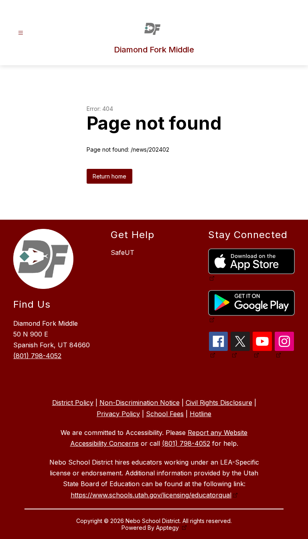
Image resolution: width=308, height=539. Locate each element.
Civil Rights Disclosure (219, 403)
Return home (109, 176)
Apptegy (168, 527)
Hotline (200, 414)
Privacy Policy (118, 414)
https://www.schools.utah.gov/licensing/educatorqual (151, 495)
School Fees (165, 414)
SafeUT (122, 252)
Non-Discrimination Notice (139, 403)
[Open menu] (20, 33)
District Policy (72, 403)
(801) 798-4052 (37, 356)
